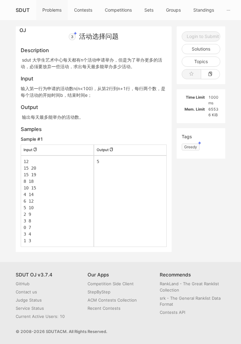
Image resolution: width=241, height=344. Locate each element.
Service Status (30, 308)
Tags (187, 136)
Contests (83, 10)
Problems (52, 10)
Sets (148, 10)
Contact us (26, 291)
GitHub (22, 283)
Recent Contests (104, 308)
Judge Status (29, 300)
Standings (203, 10)
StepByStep (99, 291)
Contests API (172, 312)
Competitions (118, 10)
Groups (173, 10)
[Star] (191, 74)
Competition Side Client (111, 283)
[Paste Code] (210, 74)
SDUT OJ (23, 13)
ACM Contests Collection (112, 300)
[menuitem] (52, 10)
